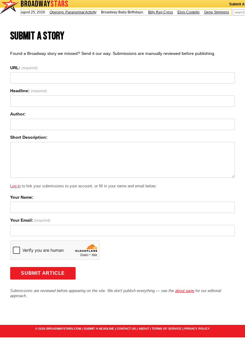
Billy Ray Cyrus (158, 12)
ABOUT (144, 328)
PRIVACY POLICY (197, 328)
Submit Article (43, 273)
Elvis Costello (187, 12)
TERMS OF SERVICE (167, 328)
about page (184, 290)
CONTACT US (126, 328)
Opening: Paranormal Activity (71, 12)
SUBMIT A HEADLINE (99, 328)
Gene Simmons (214, 12)
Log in (15, 186)
